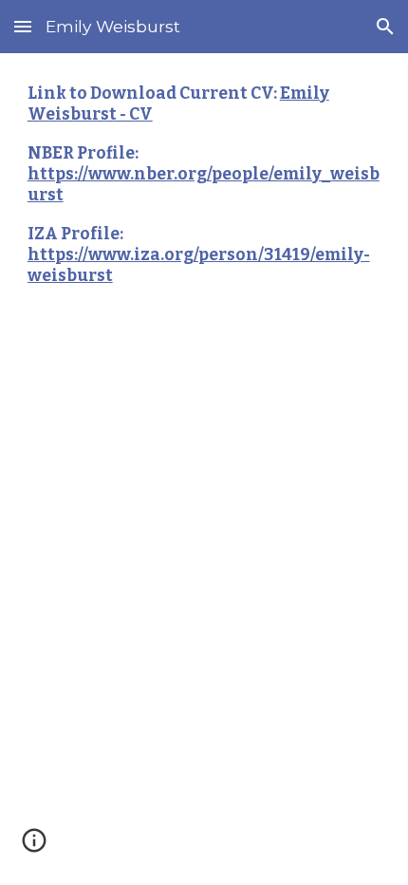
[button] (23, 26)
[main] (204, 193)
